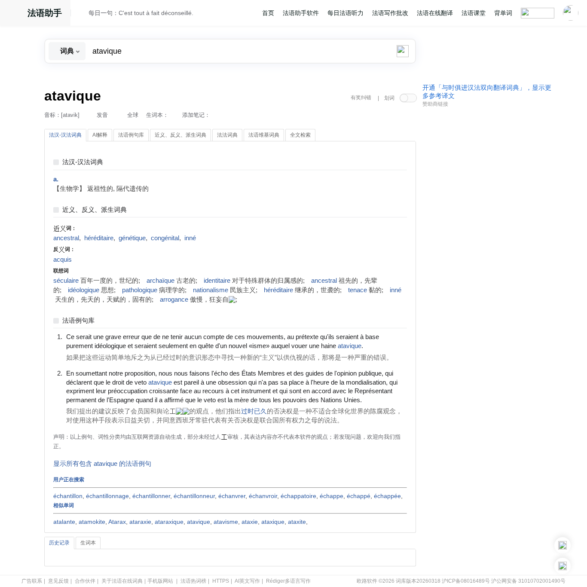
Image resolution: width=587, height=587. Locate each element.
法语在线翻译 (435, 12)
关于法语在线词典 (122, 581)
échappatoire (298, 495)
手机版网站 (160, 581)
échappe (331, 495)
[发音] (82, 14)
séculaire (66, 280)
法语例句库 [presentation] (131, 135)
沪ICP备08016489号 (466, 581)
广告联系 (31, 581)
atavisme (226, 521)
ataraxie (140, 521)
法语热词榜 (193, 581)
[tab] (65, 135)
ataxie (250, 521)
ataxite (297, 521)
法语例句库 (78, 321)
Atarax (117, 521)
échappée (387, 495)
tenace (357, 290)
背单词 (503, 12)
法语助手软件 (301, 12)
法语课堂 (474, 12)
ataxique (272, 521)
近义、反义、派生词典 (94, 210)
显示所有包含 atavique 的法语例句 (102, 463)
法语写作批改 (390, 12)
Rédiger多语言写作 (288, 581)
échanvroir (263, 495)
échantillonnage (107, 495)
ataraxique (169, 521)
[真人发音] (377, 345)
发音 (102, 115)
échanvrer (231, 495)
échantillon (68, 495)
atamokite (92, 521)
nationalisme (210, 290)
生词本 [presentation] (88, 543)
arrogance (174, 299)
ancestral (66, 238)
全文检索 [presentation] (300, 135)
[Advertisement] (486, 242)
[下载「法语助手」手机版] (562, 545)
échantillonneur (194, 495)
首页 (268, 12)
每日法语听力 (345, 12)
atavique (198, 521)
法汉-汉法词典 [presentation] (65, 135)
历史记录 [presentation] (59, 543)
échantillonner (151, 495)
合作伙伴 (85, 581)
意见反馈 (58, 581)
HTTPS (220, 581)
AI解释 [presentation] (99, 135)
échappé (358, 495)
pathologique (139, 290)
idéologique (83, 290)
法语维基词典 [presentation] (263, 135)
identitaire (217, 280)
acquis (62, 259)
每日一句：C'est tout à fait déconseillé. (141, 12)
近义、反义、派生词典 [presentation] (180, 135)
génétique (132, 238)
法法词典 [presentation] (227, 135)
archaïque (160, 280)
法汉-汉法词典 (82, 162)
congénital (165, 238)
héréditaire (98, 238)
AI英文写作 (247, 581)
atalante (64, 521)
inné (190, 238)
